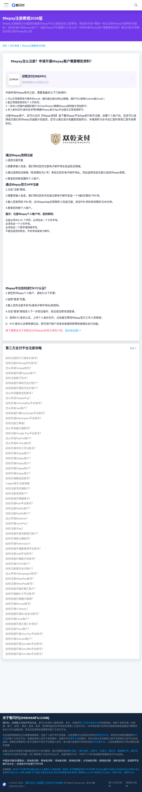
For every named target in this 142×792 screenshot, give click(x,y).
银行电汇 (72, 751)
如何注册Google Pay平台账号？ (24, 433)
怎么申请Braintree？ (17, 518)
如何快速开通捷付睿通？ (20, 598)
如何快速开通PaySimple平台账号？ (26, 413)
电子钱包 (83, 751)
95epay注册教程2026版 (33, 45)
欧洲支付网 (46, 760)
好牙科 (131, 769)
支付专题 (14, 45)
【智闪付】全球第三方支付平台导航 (43, 782)
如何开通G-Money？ (17, 608)
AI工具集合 (44, 769)
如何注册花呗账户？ (17, 493)
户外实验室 (90, 769)
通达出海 (35, 769)
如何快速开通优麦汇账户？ (21, 588)
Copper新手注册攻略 (17, 483)
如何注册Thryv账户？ (18, 628)
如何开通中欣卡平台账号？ (21, 448)
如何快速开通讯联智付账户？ (22, 533)
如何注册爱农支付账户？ (20, 568)
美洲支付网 (74, 760)
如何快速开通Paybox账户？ (22, 373)
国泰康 (63, 772)
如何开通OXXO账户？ (18, 563)
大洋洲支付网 (90, 760)
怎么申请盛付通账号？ (19, 428)
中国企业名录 (47, 772)
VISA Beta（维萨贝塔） (112, 772)
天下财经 (36, 772)
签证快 (112, 769)
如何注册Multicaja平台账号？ (22, 363)
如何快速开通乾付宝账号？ (21, 558)
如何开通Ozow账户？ (18, 618)
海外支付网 (119, 760)
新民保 (98, 772)
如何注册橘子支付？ (17, 377)
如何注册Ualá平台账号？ (20, 553)
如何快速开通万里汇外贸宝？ (22, 623)
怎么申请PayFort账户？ (19, 438)
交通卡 (102, 751)
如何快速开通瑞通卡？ (19, 498)
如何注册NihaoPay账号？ (20, 578)
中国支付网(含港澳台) (13, 760)
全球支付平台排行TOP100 (30, 764)
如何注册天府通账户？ (19, 488)
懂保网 (81, 772)
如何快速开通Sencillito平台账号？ (25, 643)
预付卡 (111, 751)
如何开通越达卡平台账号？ (21, 593)
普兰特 (57, 772)
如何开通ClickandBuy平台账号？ (24, 403)
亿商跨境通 (55, 769)
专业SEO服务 (101, 769)
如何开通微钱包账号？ (19, 478)
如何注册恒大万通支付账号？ (22, 358)
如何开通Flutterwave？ (19, 543)
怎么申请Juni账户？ (17, 408)
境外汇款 (74, 738)
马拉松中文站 (121, 769)
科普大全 (13, 772)
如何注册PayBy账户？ (18, 508)
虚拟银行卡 (123, 751)
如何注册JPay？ (15, 528)
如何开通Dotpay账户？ (19, 453)
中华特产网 (25, 769)
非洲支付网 (60, 760)
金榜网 (28, 772)
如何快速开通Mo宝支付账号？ (23, 613)
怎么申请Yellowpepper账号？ (22, 573)
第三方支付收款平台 (89, 722)
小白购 (21, 772)
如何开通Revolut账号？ (19, 603)
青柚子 (75, 772)
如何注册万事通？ (16, 423)
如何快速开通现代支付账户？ (22, 383)
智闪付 (16, 769)
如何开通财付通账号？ (19, 538)
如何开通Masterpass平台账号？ (24, 418)
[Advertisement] (71, 259)
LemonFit (89, 772)
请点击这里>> (73, 330)
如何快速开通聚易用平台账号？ (24, 548)
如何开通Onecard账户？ (20, 638)
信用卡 (93, 751)
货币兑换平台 (98, 741)
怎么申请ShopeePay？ (19, 398)
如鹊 (69, 772)
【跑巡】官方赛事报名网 (72, 769)
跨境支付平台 (101, 735)
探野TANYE (129, 772)
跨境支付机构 (131, 784)
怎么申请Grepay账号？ (19, 368)
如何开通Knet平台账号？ (20, 503)
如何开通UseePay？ (17, 523)
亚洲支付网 (32, 760)
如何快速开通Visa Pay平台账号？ (25, 633)
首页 (5, 45)
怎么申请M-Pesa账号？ (19, 443)
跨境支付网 (105, 760)
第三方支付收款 (115, 784)
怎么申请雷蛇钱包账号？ (20, 393)
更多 (132, 348)
